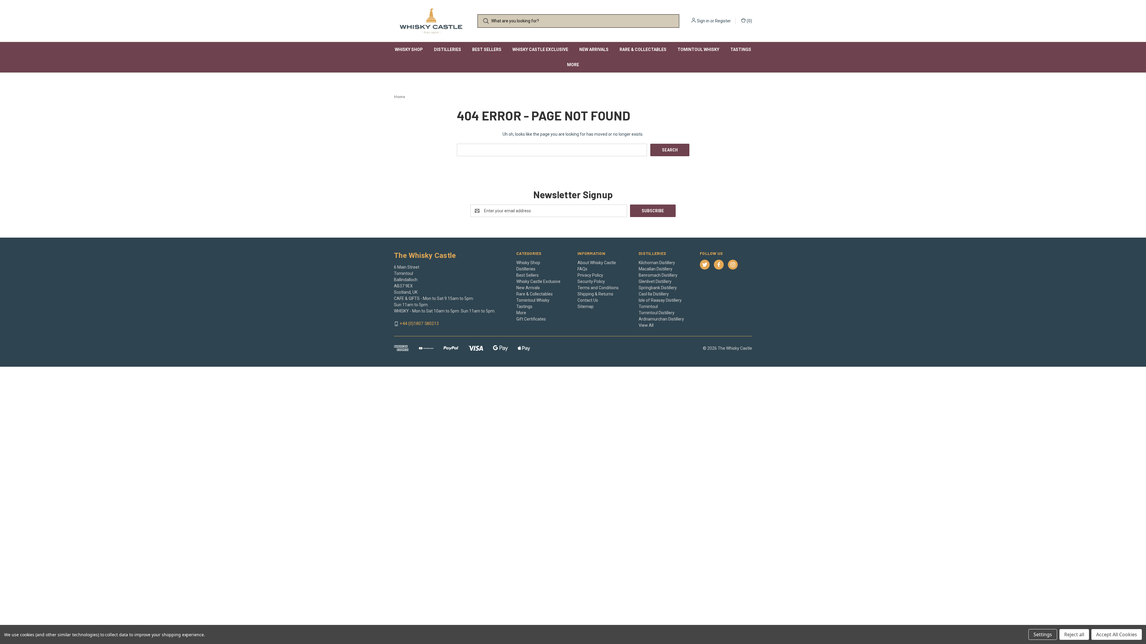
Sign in (703, 20)
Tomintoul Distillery (656, 312)
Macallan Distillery (655, 269)
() (749, 20)
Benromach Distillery (658, 275)
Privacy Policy (590, 275)
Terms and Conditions (598, 287)
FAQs (582, 269)
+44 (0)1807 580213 (419, 323)
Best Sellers (486, 49)
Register (723, 20)
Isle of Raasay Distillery (660, 300)
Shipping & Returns (595, 294)
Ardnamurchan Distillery (661, 319)
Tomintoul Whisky (698, 49)
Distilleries (447, 49)
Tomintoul (648, 306)
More (573, 64)
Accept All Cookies (1116, 634)
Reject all (1074, 634)
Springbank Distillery (658, 287)
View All (646, 325)
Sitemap (585, 306)
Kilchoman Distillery (657, 262)
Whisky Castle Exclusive (540, 49)
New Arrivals (594, 49)
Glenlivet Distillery (655, 281)
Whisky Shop (409, 49)
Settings (1042, 634)
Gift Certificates (531, 319)
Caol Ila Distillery (654, 294)
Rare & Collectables (643, 49)
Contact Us (587, 300)
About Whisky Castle (596, 262)
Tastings (740, 49)
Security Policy (591, 281)
